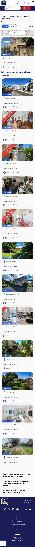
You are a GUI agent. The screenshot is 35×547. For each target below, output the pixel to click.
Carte (14, 26)
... (1, 13)
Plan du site (27, 500)
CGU (17, 519)
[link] (17, 33)
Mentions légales (17, 516)
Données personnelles (17, 521)
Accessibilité (17, 529)
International (17, 527)
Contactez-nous (29, 503)
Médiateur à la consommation (17, 524)
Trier (29, 26)
